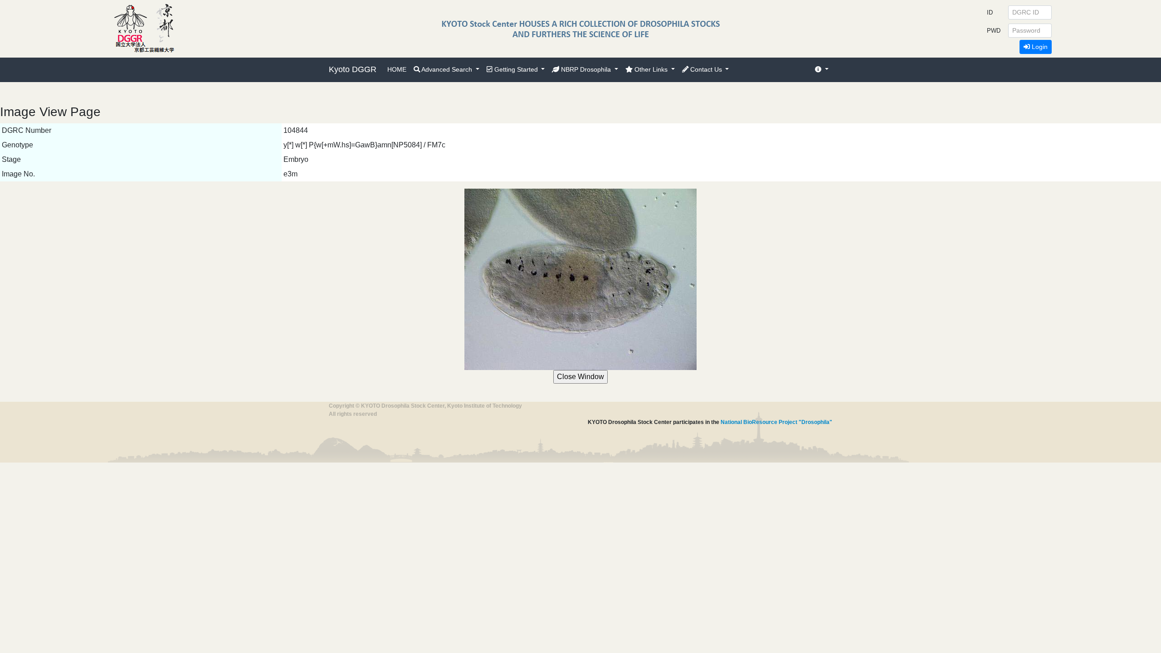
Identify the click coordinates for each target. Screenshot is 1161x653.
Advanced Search (447, 69)
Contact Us (706, 69)
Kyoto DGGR (352, 69)
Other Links (651, 69)
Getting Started (516, 69)
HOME (396, 69)
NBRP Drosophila (586, 69)
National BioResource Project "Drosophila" (776, 422)
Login (1039, 46)
